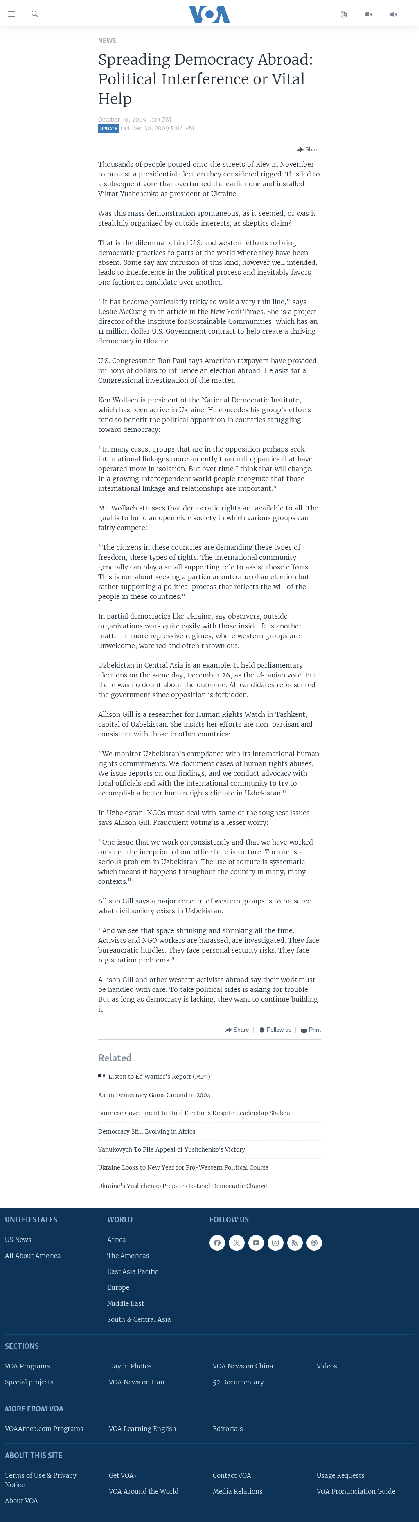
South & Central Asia (139, 1320)
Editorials (228, 1429)
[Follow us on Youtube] (256, 1243)
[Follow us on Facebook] (217, 1243)
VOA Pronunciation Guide (356, 1491)
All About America (33, 1256)
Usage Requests (341, 1475)
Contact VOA (232, 1475)
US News (18, 1240)
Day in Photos (130, 1366)
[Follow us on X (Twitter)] (236, 1243)
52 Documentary (238, 1382)
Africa (116, 1240)
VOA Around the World (144, 1491)
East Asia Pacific (132, 1272)
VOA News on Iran (136, 1382)
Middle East (125, 1303)
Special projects (29, 1382)
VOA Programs (27, 1366)
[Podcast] (314, 1243)
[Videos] (368, 14)
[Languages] (343, 14)
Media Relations (238, 1491)
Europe (118, 1288)
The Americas (128, 1256)
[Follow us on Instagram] (275, 1243)
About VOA (21, 1501)
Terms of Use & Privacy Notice (41, 1480)
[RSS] (295, 1243)
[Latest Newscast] (393, 14)
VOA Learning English (142, 1429)
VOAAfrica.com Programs (44, 1429)
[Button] (309, 150)
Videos (327, 1366)
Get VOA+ (123, 1475)
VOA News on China (243, 1366)
